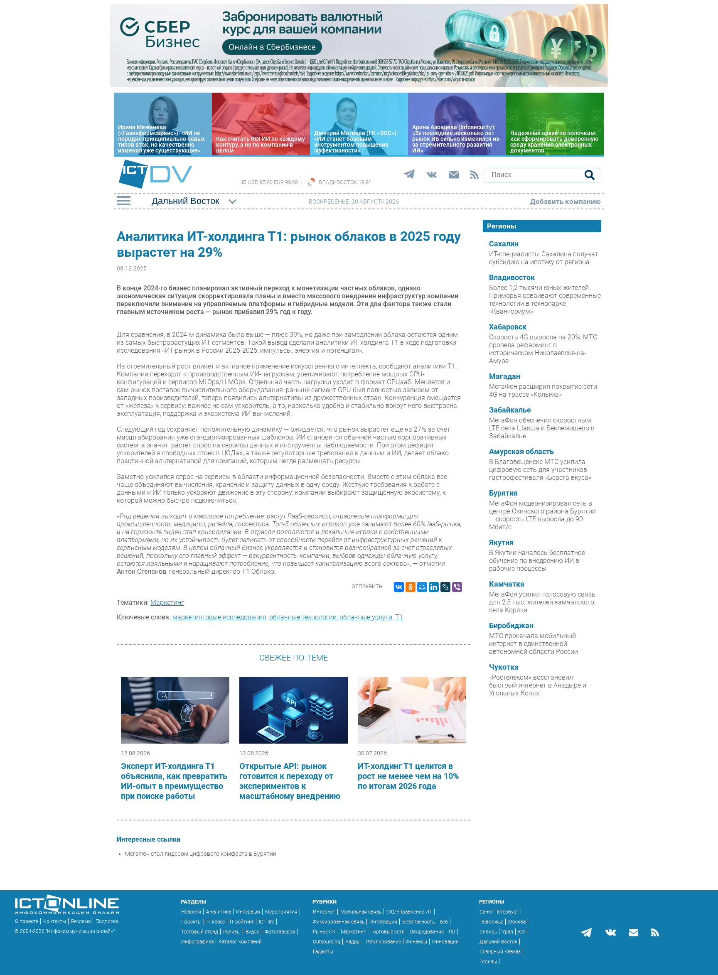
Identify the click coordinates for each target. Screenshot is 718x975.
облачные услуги (365, 617)
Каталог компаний (240, 942)
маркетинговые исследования (219, 617)
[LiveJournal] (445, 587)
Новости (191, 912)
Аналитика (218, 912)
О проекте (26, 921)
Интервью (248, 912)
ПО (452, 932)
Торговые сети (388, 932)
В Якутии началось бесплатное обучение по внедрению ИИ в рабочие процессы (537, 560)
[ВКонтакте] (399, 587)
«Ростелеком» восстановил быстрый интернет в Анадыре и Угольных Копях (537, 685)
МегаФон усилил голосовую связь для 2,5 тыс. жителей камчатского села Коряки (542, 602)
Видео (253, 932)
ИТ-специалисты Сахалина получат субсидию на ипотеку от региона (543, 258)
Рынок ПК (324, 932)
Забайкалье (510, 410)
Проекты (191, 922)
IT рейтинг (242, 922)
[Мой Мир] (422, 587)
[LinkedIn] (434, 587)
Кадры (353, 942)
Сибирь (488, 932)
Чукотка (504, 667)
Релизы (232, 932)
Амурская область (521, 451)
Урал (507, 932)
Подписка (107, 921)
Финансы (416, 942)
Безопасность (418, 922)
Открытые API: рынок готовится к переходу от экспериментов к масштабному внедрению (289, 781)
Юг (521, 932)
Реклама (81, 921)
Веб (444, 922)
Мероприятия (281, 912)
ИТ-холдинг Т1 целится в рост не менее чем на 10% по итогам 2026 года (408, 776)
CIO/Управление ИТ (409, 912)
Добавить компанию (565, 201)
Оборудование (427, 932)
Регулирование (383, 942)
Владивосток (512, 277)
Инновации (445, 942)
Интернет (324, 912)
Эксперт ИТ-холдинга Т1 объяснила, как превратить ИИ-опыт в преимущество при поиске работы (174, 781)
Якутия (501, 542)
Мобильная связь (360, 912)
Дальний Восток (498, 942)
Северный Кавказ (500, 952)
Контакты (54, 921)
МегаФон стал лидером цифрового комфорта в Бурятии (200, 853)
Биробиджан (511, 625)
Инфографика (197, 942)
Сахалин (504, 244)
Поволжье (491, 922)
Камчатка (506, 584)
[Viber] (457, 587)
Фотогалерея (280, 932)
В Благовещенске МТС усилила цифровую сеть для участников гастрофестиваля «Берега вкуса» (540, 469)
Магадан (504, 376)
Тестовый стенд (199, 932)
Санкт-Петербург (499, 912)
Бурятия (503, 493)
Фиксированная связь (338, 922)
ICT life (266, 922)
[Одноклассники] (411, 587)
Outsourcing (326, 942)
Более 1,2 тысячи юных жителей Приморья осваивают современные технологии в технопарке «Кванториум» (545, 299)
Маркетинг (167, 603)
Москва (517, 922)
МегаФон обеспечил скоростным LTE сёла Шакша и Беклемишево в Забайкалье (542, 428)
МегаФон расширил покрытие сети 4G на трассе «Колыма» (543, 390)
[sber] (359, 85)
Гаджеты (323, 952)
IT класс (216, 922)
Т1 (399, 617)
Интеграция (383, 922)
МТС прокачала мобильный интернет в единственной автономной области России (533, 644)
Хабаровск (507, 327)
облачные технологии (303, 617)
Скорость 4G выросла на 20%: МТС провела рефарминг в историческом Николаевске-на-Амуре (543, 349)
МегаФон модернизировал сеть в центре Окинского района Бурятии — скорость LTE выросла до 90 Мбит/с (542, 515)
